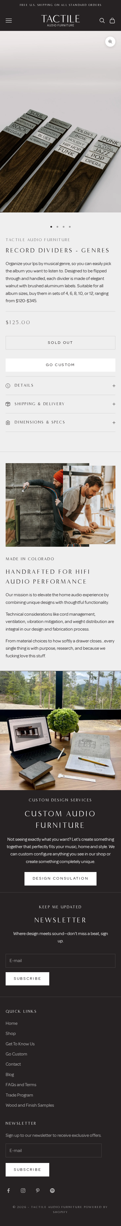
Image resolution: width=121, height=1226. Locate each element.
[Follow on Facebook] (8, 1190)
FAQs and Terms (21, 1085)
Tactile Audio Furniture (38, 239)
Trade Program (19, 1095)
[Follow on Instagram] (23, 1190)
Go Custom (60, 364)
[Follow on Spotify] (52, 1190)
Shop (11, 1033)
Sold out (60, 342)
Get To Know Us (20, 1044)
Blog (10, 1074)
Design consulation (61, 878)
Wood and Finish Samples (30, 1105)
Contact (13, 1064)
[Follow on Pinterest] (38, 1190)
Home (11, 1023)
